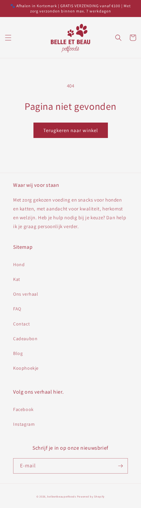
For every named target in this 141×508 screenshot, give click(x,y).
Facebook (23, 409)
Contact (21, 324)
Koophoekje (26, 368)
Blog (18, 353)
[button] (8, 37)
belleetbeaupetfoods (61, 496)
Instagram (24, 424)
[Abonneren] (120, 466)
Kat (16, 279)
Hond (19, 264)
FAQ (17, 309)
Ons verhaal (25, 294)
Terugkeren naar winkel (70, 130)
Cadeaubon (25, 339)
